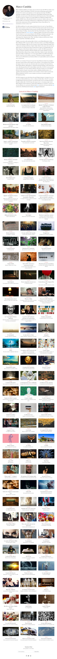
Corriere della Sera (30, 32)
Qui (38, 85)
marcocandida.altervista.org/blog (9, 23)
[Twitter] (28, 656)
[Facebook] (26, 656)
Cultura (28, 103)
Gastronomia (10, 213)
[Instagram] (30, 656)
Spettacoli (11, 158)
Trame (10, 103)
